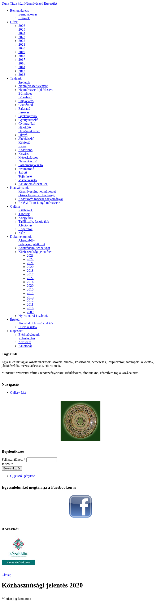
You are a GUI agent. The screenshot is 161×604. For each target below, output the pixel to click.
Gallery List (18, 392)
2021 (21, 44)
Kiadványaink (19, 187)
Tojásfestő (25, 176)
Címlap (6, 575)
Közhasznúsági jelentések (35, 251)
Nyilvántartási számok (33, 315)
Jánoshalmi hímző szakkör (35, 323)
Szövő (22, 172)
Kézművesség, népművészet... (38, 191)
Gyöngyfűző (26, 123)
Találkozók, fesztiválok (33, 221)
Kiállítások (25, 210)
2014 (21, 67)
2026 (21, 25)
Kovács (23, 153)
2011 (30, 304)
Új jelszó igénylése (22, 476)
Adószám (24, 342)
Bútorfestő (25, 97)
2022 (21, 40)
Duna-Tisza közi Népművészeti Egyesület (29, 3)
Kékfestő (24, 142)
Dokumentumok (21, 236)
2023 (21, 37)
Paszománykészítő (30, 165)
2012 (30, 300)
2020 (21, 48)
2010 (30, 308)
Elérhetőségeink (29, 334)
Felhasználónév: (14, 459)
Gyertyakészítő (28, 120)
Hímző (22, 135)
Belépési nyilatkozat (31, 244)
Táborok (24, 214)
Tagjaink (16, 78)
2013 (21, 74)
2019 (21, 52)
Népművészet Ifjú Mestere (35, 89)
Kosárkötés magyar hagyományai (40, 199)
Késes (22, 146)
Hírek (14, 22)
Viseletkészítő (27, 180)
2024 (21, 33)
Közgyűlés (25, 218)
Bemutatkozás (19, 10)
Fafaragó (24, 108)
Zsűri (21, 233)
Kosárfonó (25, 150)
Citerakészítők (27, 327)
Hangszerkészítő (29, 131)
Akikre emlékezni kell (33, 184)
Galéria (15, 206)
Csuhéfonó (25, 105)
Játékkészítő (26, 138)
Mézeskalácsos (28, 157)
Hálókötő (24, 127)
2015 (21, 71)
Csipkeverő (26, 101)
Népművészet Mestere (33, 86)
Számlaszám (26, 338)
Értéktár (15, 319)
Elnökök (24, 18)
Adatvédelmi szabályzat (34, 248)
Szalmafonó (26, 169)
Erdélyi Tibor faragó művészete (39, 202)
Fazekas (23, 112)
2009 (30, 312)
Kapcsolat (16, 331)
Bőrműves (25, 93)
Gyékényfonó (27, 116)
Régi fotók (25, 229)
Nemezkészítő (27, 161)
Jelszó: (7, 464)
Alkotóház (25, 225)
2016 (21, 63)
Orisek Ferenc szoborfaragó (36, 195)
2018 (21, 56)
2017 (21, 59)
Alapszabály (26, 240)
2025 (21, 29)
